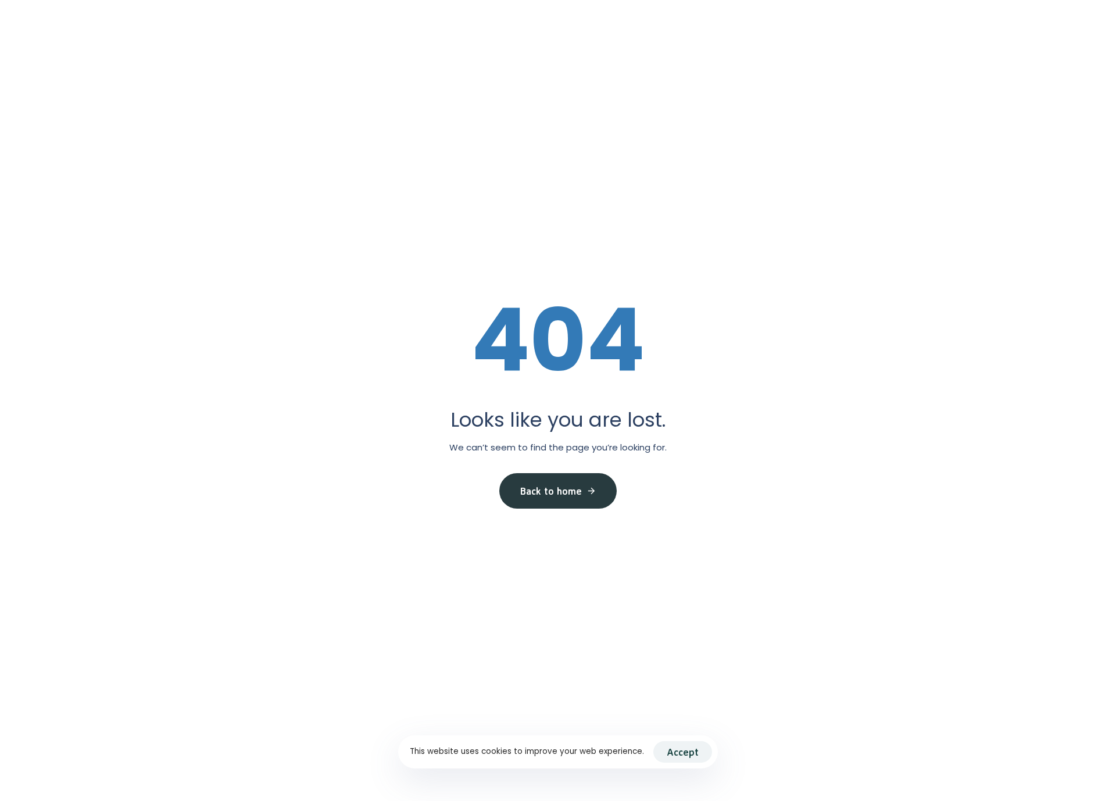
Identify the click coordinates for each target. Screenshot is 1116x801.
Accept (683, 752)
